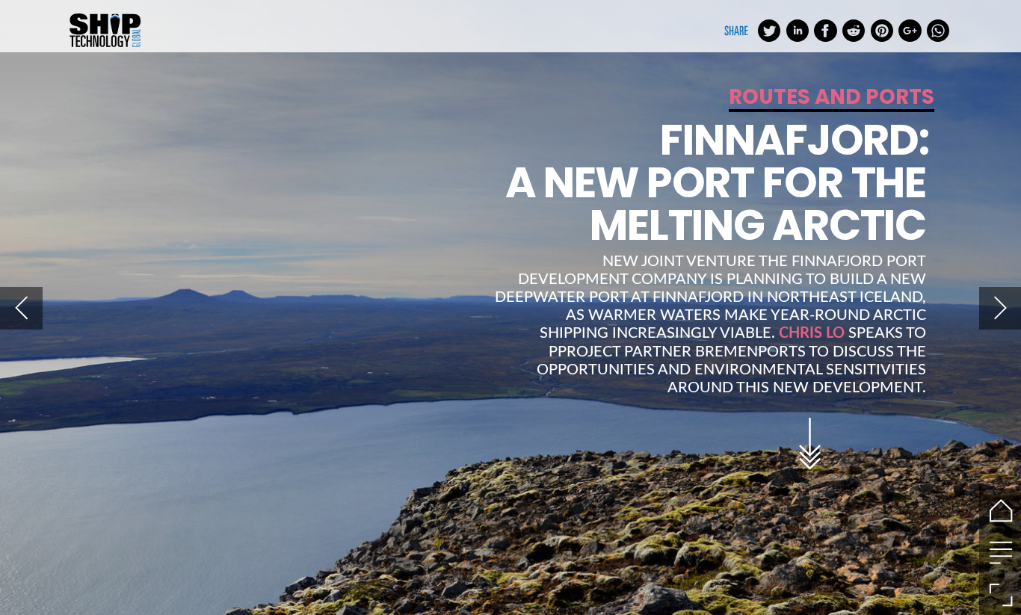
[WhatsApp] (938, 30)
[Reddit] (853, 30)
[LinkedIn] (797, 30)
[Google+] (909, 30)
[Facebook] (825, 30)
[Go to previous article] (21, 308)
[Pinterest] (882, 30)
